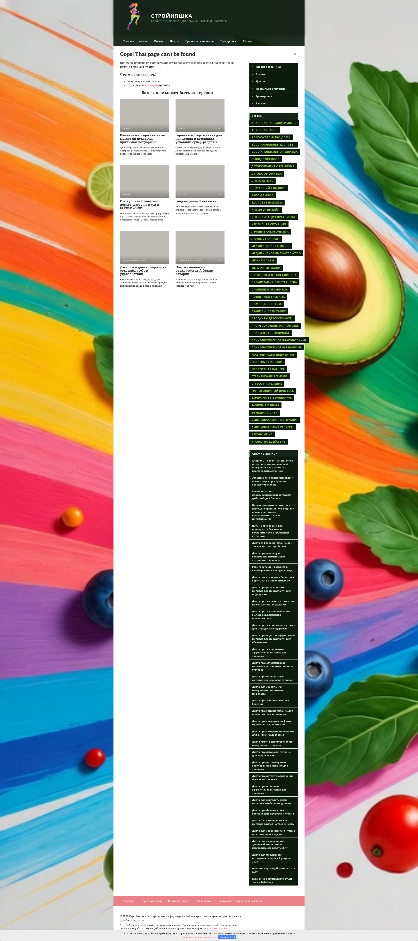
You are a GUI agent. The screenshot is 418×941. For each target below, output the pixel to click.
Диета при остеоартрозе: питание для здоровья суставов (272, 678)
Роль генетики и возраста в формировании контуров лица (272, 568)
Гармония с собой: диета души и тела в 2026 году (273, 880)
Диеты (174, 41)
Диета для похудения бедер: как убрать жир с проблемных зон (273, 578)
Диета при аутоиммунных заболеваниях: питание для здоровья (270, 766)
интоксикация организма (273, 217)
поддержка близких (268, 296)
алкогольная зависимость (274, 123)
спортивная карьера (268, 369)
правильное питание (268, 311)
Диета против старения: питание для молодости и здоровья (273, 626)
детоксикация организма (273, 166)
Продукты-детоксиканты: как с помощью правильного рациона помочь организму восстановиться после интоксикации (273, 511)
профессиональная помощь (275, 326)
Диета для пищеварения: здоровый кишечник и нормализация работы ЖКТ (270, 844)
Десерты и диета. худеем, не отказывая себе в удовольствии (143, 270)
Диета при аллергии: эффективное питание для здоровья (269, 789)
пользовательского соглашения (199, 936)
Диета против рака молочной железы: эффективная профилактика (271, 615)
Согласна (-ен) (227, 936)
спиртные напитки (266, 362)
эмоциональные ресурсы (272, 427)
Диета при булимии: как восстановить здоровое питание (273, 811)
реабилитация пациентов (272, 354)
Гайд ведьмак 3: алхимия (196, 201)
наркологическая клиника (274, 275)
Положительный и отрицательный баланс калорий (195, 270)
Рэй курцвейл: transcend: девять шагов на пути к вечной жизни (139, 204)
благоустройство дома (270, 137)
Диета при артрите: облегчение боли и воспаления (272, 777)
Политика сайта (178, 901)
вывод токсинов (265, 159)
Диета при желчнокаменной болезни (270, 702)
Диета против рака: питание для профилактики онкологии (273, 602)
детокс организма (266, 173)
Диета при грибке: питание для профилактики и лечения (272, 712)
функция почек (264, 412)
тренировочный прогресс (272, 391)
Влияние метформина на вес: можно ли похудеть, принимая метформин (143, 138)
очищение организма (269, 289)
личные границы (265, 239)
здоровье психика (266, 202)
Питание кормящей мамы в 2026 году (273, 870)
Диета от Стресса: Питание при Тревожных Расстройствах (272, 544)
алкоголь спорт (264, 130)
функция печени (265, 405)
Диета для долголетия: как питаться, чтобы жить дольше (271, 801)
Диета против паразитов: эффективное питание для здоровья (269, 652)
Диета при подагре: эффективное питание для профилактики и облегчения (273, 639)
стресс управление (266, 383)
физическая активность (271, 398)
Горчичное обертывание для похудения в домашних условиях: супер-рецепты (199, 138)
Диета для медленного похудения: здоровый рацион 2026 (271, 858)
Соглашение (204, 901)
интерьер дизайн (265, 210)
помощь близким (266, 304)
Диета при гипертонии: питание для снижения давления (273, 733)
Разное (247, 41)
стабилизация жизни (269, 376)
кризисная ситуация (268, 224)
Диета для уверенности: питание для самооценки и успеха (273, 832)
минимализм (262, 260)
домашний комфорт (268, 188)
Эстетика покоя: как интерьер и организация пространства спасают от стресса (272, 481)
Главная (128, 901)
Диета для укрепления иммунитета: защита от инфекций (267, 690)
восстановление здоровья (273, 144)
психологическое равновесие (276, 347)
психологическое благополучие (279, 340)
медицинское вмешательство (276, 253)
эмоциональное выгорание (274, 420)
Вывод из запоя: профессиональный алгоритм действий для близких (271, 495)
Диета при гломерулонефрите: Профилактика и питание (272, 722)
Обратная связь (151, 901)
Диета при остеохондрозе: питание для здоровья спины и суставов (272, 666)
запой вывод (262, 195)
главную (151, 85)
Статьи (158, 41)
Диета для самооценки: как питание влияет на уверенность (273, 822)
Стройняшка (171, 15)
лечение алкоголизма (270, 231)
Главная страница (135, 41)
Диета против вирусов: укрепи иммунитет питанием (272, 743)
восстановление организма (274, 152)
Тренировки (228, 41)
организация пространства (274, 282)
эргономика (261, 434)
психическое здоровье (270, 333)
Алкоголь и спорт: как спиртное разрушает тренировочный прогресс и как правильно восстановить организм (272, 465)
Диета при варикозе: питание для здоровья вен (271, 753)
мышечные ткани (265, 268)
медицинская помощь (270, 246)
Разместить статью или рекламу (240, 901)
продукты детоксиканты (272, 318)
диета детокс (262, 181)
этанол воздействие (268, 441)
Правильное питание (199, 41)
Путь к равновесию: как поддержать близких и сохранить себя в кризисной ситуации (270, 531)
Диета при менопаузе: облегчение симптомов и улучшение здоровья (268, 556)
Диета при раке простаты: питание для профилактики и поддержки (271, 591)
